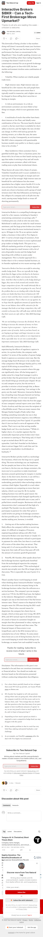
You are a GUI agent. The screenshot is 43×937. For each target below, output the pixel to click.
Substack (11, 933)
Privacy (25, 920)
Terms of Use (33, 905)
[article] (21, 843)
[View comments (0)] (11, 38)
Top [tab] (4, 831)
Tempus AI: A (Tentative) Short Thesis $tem (15, 838)
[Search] (39, 831)
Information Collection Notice (28, 907)
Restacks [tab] (15, 805)
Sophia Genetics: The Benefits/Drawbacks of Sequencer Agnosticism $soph (15, 857)
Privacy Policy (23, 909)
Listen (38, 33)
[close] (37, 863)
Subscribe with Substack (23, 900)
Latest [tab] (9, 831)
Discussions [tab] (18, 831)
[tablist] (11, 805)
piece (6, 689)
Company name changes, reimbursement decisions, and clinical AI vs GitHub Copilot (16, 844)
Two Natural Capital (14, 31)
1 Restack (17, 783)
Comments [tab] (6, 805)
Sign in (38, 3)
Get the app (32, 927)
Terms (31, 920)
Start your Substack (16, 927)
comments (29, 736)
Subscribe (31, 3)
